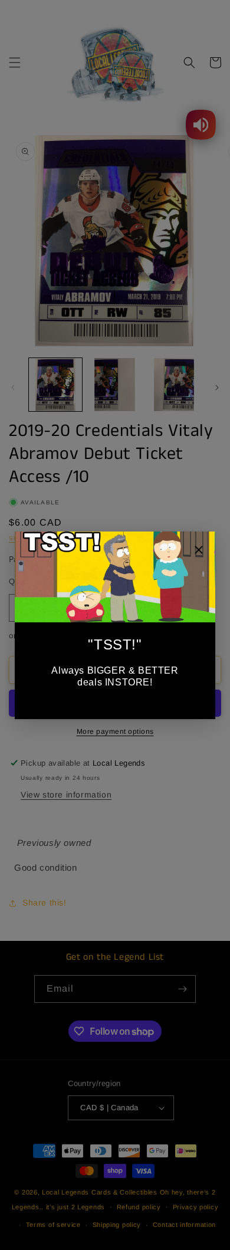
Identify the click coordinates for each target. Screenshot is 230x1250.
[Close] (198, 551)
